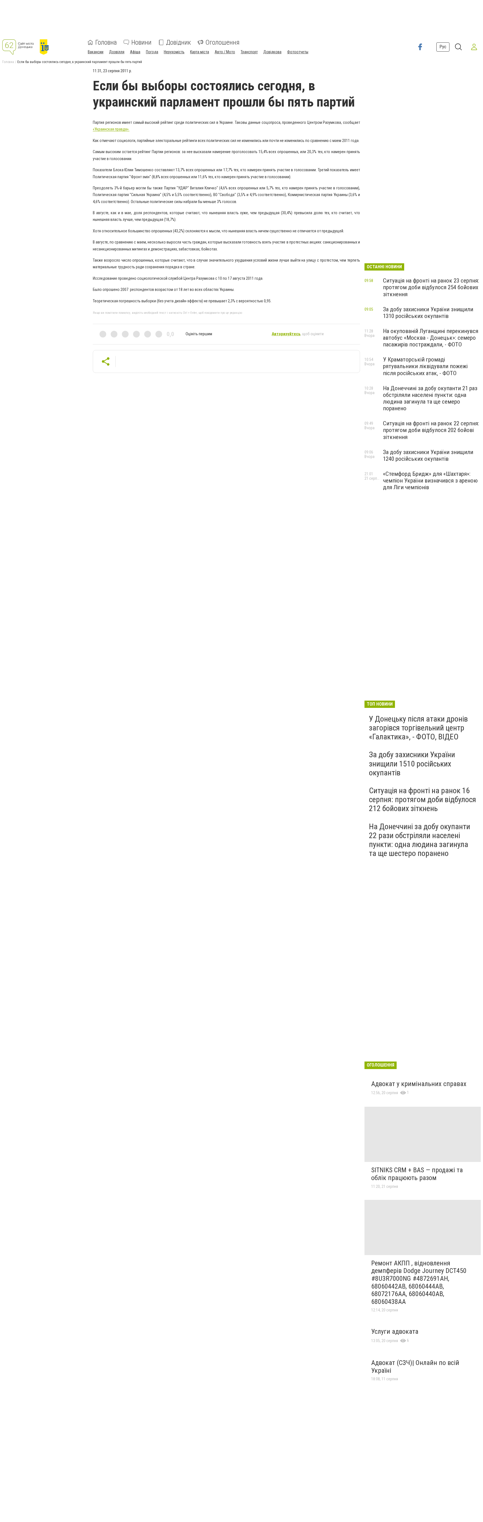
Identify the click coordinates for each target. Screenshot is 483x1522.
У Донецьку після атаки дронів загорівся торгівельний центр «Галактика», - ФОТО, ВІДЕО (418, 727)
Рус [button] (442, 46)
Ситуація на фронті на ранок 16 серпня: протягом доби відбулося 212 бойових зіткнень (422, 799)
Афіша (135, 52)
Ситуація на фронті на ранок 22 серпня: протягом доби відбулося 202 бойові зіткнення (431, 430)
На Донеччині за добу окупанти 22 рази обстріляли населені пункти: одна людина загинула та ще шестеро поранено (419, 840)
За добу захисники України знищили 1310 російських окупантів (428, 312)
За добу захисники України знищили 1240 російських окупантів (428, 455)
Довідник (178, 42)
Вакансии (95, 52)
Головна (106, 42)
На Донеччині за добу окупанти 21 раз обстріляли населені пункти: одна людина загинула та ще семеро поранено (430, 398)
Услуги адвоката (394, 1331)
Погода (152, 52)
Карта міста (199, 52)
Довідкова (272, 52)
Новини (141, 42)
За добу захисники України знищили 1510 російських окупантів (412, 763)
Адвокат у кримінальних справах (419, 1084)
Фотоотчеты (297, 52)
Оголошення (222, 42)
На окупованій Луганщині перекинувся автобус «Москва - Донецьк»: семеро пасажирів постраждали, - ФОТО (430, 338)
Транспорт (249, 52)
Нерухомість (174, 52)
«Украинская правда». (111, 129)
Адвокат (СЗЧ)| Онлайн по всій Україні (415, 1366)
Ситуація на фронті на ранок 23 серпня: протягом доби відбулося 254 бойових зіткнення (431, 287)
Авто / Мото (225, 52)
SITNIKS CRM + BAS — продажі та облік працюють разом (417, 1174)
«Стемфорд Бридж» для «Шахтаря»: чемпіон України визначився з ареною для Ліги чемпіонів (430, 481)
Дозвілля (116, 52)
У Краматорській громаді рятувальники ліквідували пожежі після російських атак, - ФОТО (425, 366)
